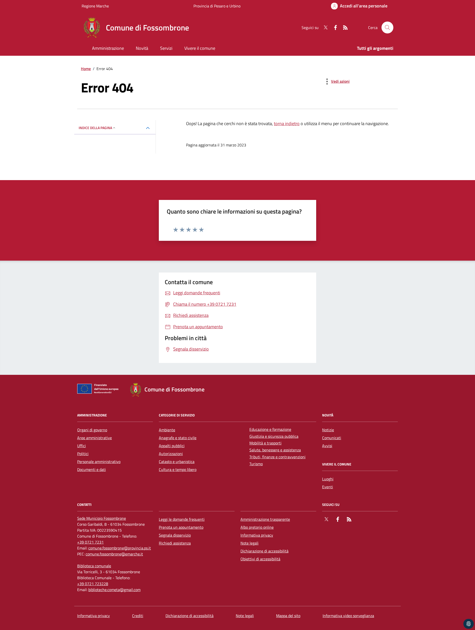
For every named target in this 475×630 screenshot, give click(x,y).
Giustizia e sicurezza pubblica (273, 436)
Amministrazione (108, 48)
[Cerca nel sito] (387, 27)
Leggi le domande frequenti (182, 519)
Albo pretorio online (257, 527)
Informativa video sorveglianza (348, 616)
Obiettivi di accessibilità (260, 559)
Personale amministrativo (98, 462)
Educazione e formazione (270, 429)
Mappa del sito (288, 616)
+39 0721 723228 (92, 584)
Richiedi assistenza (175, 543)
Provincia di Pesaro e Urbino (216, 6)
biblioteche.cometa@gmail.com (114, 590)
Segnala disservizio (175, 535)
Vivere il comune (199, 48)
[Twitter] (324, 27)
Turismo (256, 464)
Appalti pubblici (172, 446)
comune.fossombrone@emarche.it (114, 554)
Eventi (327, 487)
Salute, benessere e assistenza (275, 450)
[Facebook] (333, 27)
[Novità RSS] (343, 27)
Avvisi (327, 446)
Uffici (81, 446)
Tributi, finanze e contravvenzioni (277, 457)
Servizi (166, 48)
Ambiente (167, 430)
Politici (83, 454)
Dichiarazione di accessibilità (264, 551)
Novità (142, 48)
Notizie (328, 430)
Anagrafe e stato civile (177, 438)
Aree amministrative (94, 438)
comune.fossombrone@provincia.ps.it (119, 548)
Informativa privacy (256, 535)
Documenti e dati (91, 469)
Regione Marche (95, 6)
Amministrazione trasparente (265, 519)
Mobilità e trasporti (265, 443)
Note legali (249, 543)
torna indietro (287, 123)
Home (86, 69)
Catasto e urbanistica (176, 462)
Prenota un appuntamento (181, 527)
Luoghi (327, 479)
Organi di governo (92, 430)
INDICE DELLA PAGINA (95, 127)
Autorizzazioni (171, 454)
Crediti (137, 616)
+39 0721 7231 (90, 542)
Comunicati (331, 438)
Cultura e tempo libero (177, 469)
